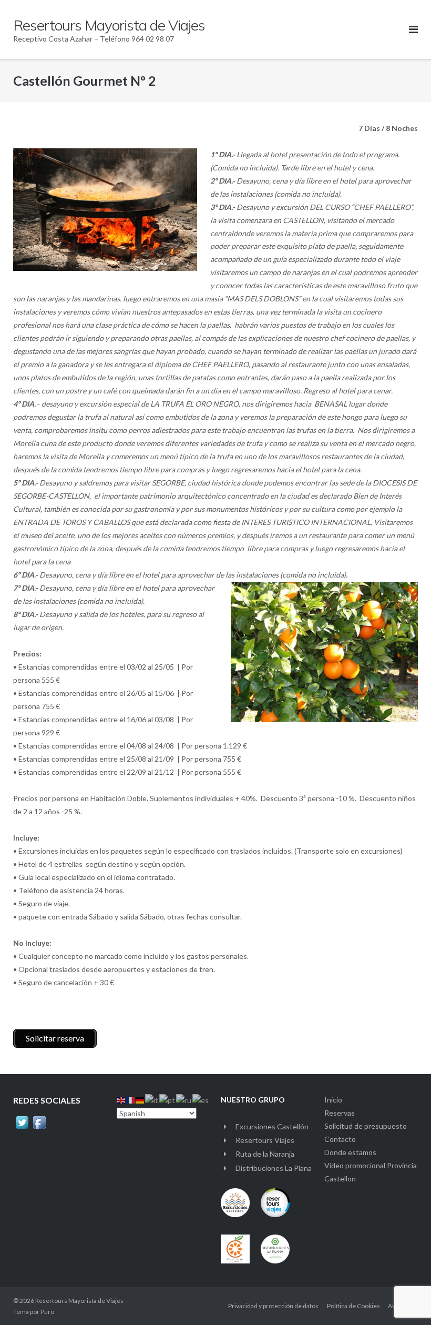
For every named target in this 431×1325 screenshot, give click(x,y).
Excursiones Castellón (272, 1126)
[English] (121, 1099)
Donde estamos (350, 1152)
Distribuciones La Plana (273, 1168)
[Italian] (152, 1099)
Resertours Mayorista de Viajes (79, 1300)
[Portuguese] (167, 1099)
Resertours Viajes (264, 1140)
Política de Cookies (353, 1306)
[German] (140, 1099)
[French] (131, 1099)
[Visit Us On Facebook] (39, 1128)
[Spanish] (201, 1099)
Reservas (339, 1112)
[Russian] (184, 1099)
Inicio (333, 1099)
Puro (47, 1312)
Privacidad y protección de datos (273, 1306)
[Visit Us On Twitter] (21, 1128)
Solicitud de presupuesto (365, 1125)
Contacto (340, 1139)
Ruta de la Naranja (264, 1153)
